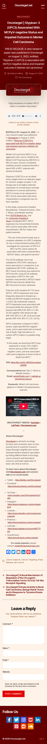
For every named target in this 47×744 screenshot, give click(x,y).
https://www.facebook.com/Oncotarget (24, 486)
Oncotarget (23, 17)
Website (6, 672)
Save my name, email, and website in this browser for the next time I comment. (22, 685)
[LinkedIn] (38, 720)
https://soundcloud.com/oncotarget (23, 538)
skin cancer (19, 562)
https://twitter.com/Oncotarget (28, 480)
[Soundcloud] (31, 726)
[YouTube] (31, 720)
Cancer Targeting (29, 559)
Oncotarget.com (28, 425)
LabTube (15, 425)
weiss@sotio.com (21, 376)
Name (6, 648)
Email (6, 660)
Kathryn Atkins (16, 73)
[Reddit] (24, 726)
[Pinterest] (16, 726)
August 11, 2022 (36, 73)
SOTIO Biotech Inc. (18, 215)
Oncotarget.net (23, 5)
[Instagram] (24, 720)
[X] (16, 720)
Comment (8, 624)
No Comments (25, 77)
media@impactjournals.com (27, 546)
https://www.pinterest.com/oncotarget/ (24, 522)
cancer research (13, 559)
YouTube (35, 423)
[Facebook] (9, 720)
